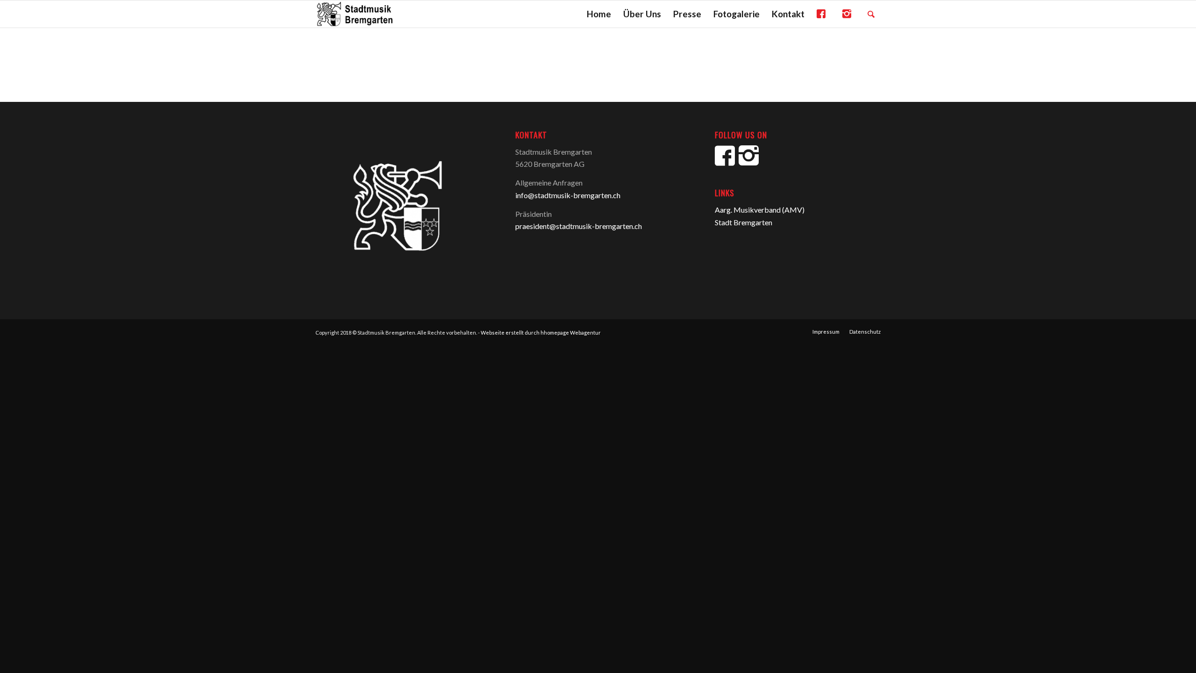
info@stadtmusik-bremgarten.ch (567, 195)
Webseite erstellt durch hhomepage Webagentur (541, 332)
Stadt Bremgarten (743, 222)
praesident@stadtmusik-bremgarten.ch (578, 226)
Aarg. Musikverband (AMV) (759, 209)
